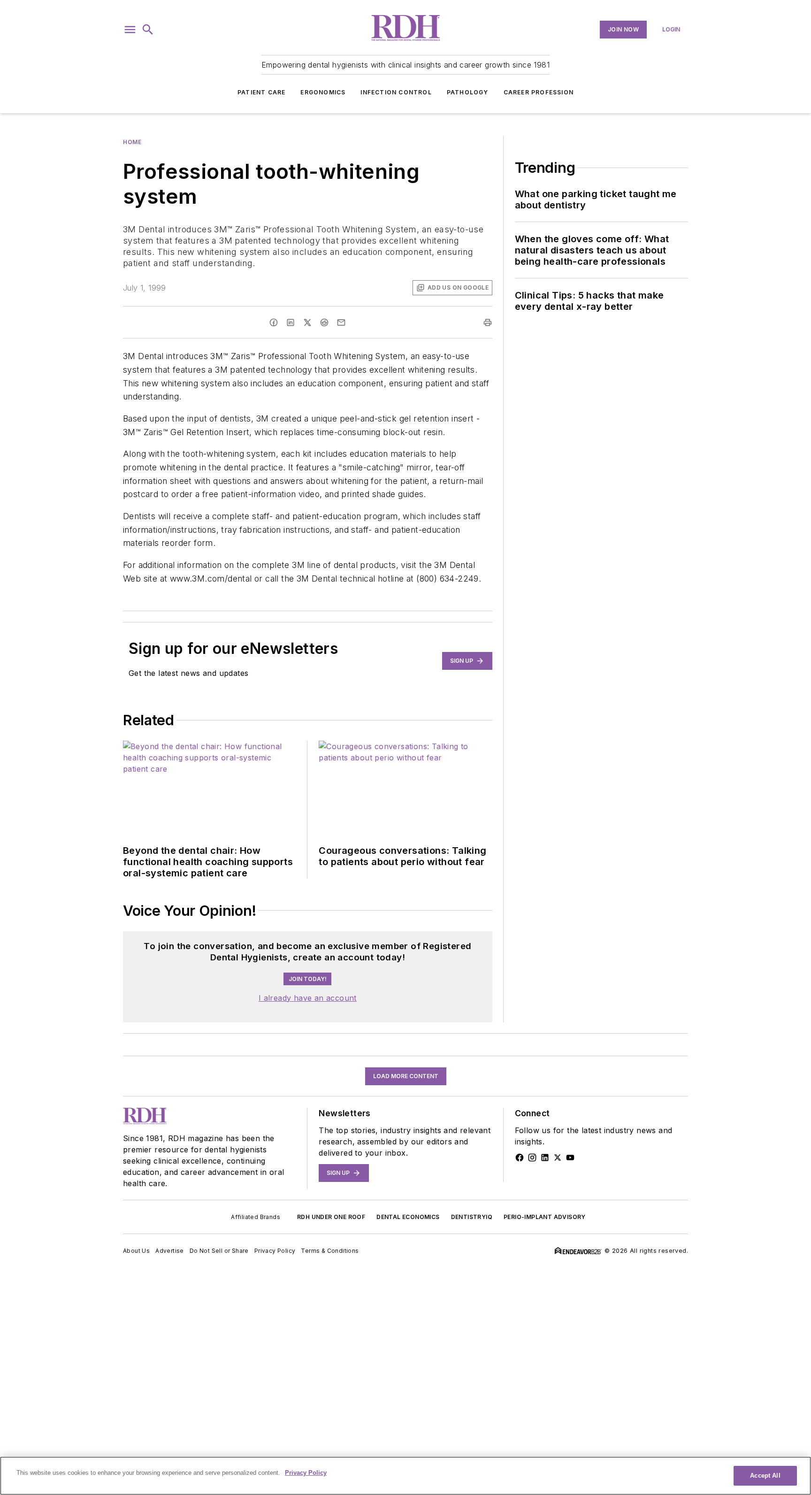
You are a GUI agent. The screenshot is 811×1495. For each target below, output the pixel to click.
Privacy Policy (275, 1250)
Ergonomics (322, 92)
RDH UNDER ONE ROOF (331, 1216)
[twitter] (307, 322)
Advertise (169, 1250)
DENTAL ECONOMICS (407, 1216)
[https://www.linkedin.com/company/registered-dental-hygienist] (545, 1157)
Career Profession (539, 92)
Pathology (468, 92)
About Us (136, 1250)
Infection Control (395, 92)
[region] (405, 1476)
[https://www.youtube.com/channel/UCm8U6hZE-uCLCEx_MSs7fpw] (570, 1157)
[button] (130, 30)
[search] (148, 30)
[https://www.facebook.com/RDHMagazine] (519, 1157)
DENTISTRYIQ (471, 1216)
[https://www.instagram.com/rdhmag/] (532, 1157)
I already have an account (308, 998)
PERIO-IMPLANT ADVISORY (545, 1216)
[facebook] (273, 322)
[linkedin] (290, 322)
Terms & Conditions (330, 1250)
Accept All (765, 1475)
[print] (487, 322)
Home (132, 142)
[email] (341, 322)
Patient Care (261, 92)
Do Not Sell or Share (219, 1250)
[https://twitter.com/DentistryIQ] (557, 1157)
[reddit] (324, 322)
